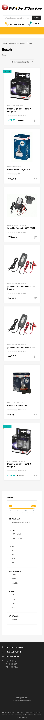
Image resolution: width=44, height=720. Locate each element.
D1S (13, 563)
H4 (13, 554)
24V (13, 603)
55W (14, 579)
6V (13, 595)
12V (13, 599)
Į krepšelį (35, 120)
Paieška (36, 18)
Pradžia (4, 43)
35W (14, 575)
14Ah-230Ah (17, 538)
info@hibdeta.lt (13, 656)
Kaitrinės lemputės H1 (16, 461)
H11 (13, 558)
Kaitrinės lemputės (15, 106)
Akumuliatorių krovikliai (21, 522)
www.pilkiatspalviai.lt (22, 701)
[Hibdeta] (22, 10)
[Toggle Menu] (41, 31)
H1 (13, 550)
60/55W (15, 583)
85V (14, 607)
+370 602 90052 (15, 25)
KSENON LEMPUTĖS (14, 167)
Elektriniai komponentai (16, 225)
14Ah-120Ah (16, 534)
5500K (14, 619)
